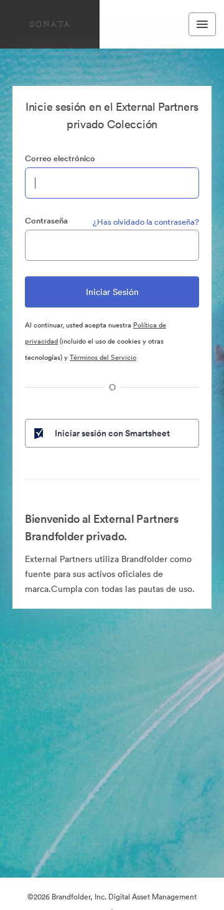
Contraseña (46, 220)
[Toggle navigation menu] (202, 24)
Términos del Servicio (103, 357)
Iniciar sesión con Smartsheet (112, 433)
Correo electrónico (60, 158)
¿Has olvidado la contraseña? (146, 222)
